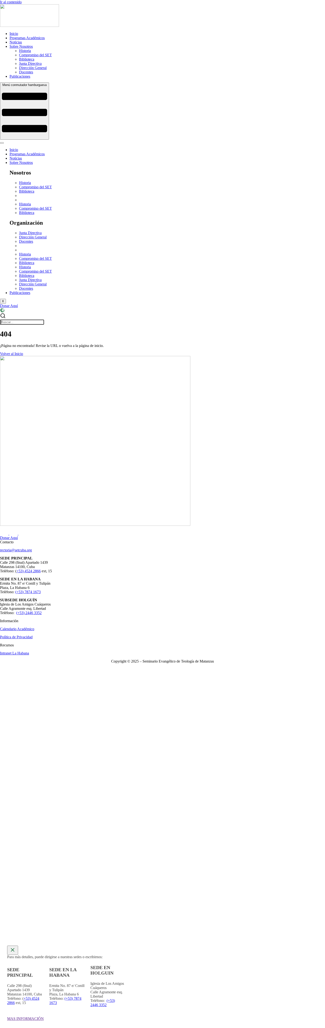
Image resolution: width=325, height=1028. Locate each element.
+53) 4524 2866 (28, 571)
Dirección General (33, 237)
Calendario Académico (17, 629)
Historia (25, 183)
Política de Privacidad (16, 637)
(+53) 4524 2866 (133, 713)
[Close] (12, 950)
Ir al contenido (11, 2)
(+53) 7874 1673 (28, 592)
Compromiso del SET (35, 187)
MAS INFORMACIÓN (25, 1019)
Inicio (14, 150)
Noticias (16, 158)
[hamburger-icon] (2, 143)
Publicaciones (20, 293)
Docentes (26, 241)
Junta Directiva (30, 233)
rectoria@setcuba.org (16, 550)
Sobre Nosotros (21, 163)
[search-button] (3, 317)
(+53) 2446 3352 (29, 613)
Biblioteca (26, 191)
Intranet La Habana (14, 653)
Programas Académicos (27, 154)
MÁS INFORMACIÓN (132, 784)
